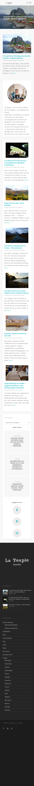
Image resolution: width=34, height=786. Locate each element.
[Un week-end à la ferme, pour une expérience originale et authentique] (5, 599)
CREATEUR (6, 631)
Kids (14, 338)
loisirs (13, 390)
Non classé (12, 207)
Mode (4, 648)
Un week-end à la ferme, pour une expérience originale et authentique (15, 163)
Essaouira (8, 680)
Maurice (7, 703)
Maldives (7, 697)
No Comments (21, 167)
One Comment (20, 60)
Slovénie (7, 710)
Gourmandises (7, 638)
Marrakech (8, 700)
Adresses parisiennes (11, 628)
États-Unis (8, 683)
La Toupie (5, 60)
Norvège (10, 60)
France (11, 167)
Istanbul (7, 690)
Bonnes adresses (8, 622)
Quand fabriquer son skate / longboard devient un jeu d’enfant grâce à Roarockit (14, 386)
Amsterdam (8, 664)
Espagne (7, 677)
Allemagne (8, 660)
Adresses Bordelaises (11, 625)
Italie (6, 693)
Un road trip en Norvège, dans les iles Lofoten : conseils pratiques (19, 591)
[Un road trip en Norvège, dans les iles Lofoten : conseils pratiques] (5, 592)
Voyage (14, 60)
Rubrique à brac (7, 654)
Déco (11, 338)
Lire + (15, 73)
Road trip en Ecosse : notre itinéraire (19, 604)
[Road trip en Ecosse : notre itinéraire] (5, 606)
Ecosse (11, 250)
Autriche (7, 667)
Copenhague (8, 670)
